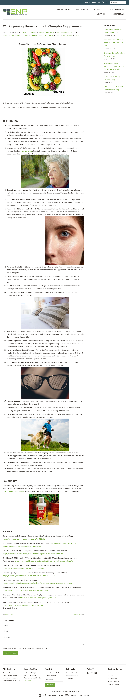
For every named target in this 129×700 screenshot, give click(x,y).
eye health (50, 32)
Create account (95, 2)
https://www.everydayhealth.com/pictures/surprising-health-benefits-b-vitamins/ (33, 553)
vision (77, 35)
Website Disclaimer (72, 676)
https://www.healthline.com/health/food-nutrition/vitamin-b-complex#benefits (44, 561)
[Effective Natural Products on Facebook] (88, 673)
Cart (106, 2)
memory (34, 35)
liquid (26, 35)
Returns (110, 676)
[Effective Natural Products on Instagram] (92, 673)
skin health (49, 35)
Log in (86, 2)
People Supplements (63, 10)
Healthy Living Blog (116, 10)
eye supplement (63, 32)
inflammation (17, 35)
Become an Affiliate (114, 684)
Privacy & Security (72, 673)
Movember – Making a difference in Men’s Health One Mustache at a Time (114, 66)
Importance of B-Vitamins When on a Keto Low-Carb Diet (113, 43)
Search (110, 673)
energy (41, 32)
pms (41, 35)
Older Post (9, 614)
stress (58, 35)
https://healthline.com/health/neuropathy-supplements (23, 568)
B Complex (32, 32)
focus (73, 32)
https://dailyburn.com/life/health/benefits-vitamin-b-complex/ (26, 590)
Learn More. (27, 680)
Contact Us (69, 679)
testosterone (67, 35)
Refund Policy (112, 679)
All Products (98, 10)
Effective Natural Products (70, 691)
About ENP (101, 14)
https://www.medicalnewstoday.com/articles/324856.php (24, 539)
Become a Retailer (118, 14)
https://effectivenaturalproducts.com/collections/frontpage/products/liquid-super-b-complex (37, 583)
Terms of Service (113, 681)
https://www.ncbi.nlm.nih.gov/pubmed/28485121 (38, 598)
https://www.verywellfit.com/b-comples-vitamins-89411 (24, 605)
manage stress (27, 151)
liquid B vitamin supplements (13, 491)
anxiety (23, 32)
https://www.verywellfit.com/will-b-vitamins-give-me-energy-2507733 (29, 576)
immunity (6, 35)
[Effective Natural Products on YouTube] (96, 673)
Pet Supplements (82, 10)
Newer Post (77, 614)
